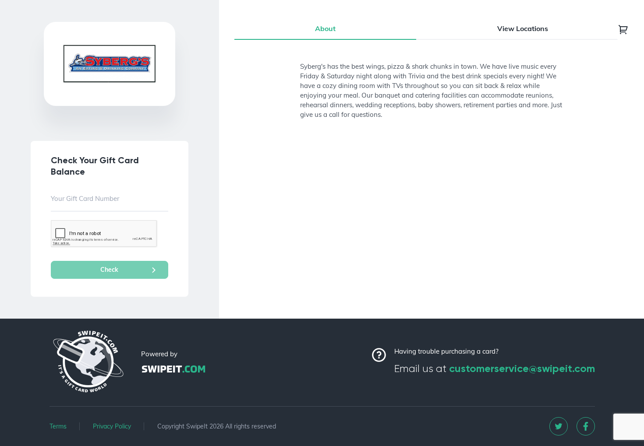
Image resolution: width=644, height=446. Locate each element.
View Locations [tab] (522, 28)
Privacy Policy (112, 426)
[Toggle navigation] (623, 29)
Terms (58, 426)
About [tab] (325, 28)
